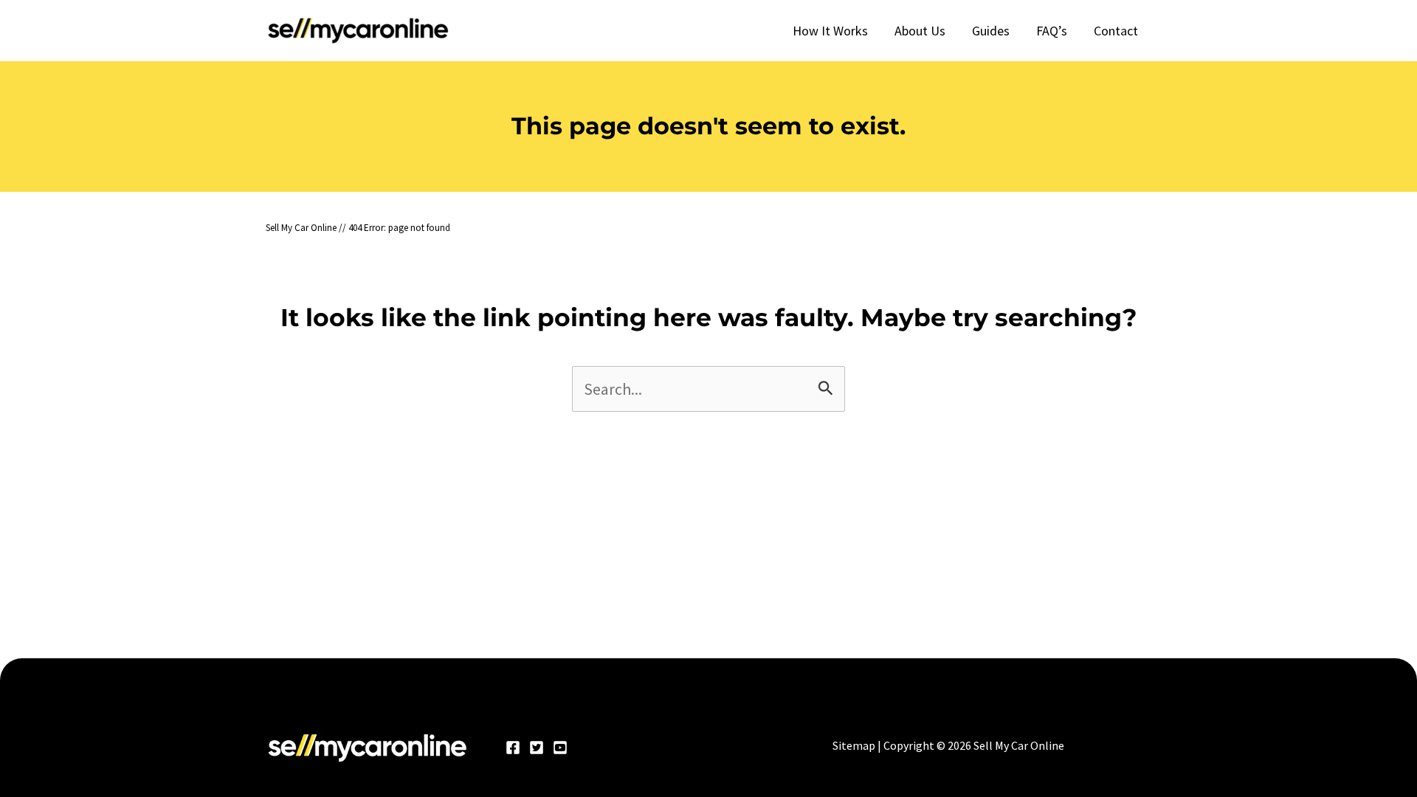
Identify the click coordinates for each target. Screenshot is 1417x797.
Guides (991, 30)
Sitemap (853, 745)
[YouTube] (560, 747)
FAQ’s (1051, 30)
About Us (919, 30)
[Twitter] (536, 747)
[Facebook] (513, 747)
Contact (1116, 30)
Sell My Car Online (301, 227)
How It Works (830, 30)
